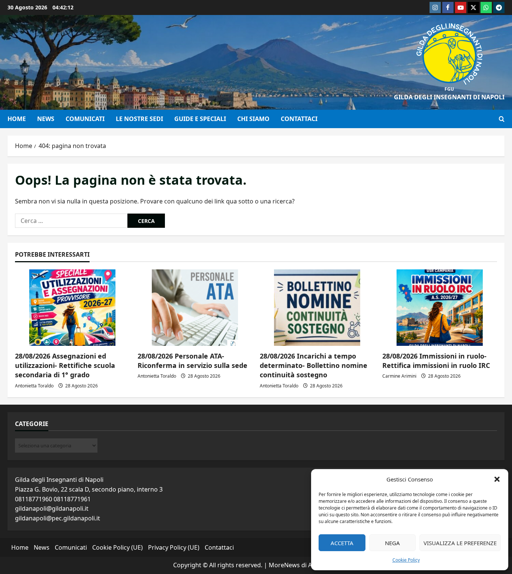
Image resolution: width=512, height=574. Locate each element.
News (45, 119)
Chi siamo (253, 119)
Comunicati (85, 119)
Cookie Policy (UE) (117, 547)
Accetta (342, 543)
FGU (449, 89)
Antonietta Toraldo (34, 386)
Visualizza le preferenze (460, 543)
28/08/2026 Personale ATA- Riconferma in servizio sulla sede (192, 360)
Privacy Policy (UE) (173, 547)
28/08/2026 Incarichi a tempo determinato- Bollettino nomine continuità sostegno (313, 365)
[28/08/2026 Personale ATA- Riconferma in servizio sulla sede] (195, 307)
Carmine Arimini (399, 376)
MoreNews (284, 565)
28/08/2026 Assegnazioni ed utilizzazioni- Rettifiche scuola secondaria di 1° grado (65, 365)
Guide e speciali (200, 119)
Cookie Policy (406, 560)
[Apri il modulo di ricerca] (502, 119)
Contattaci (299, 119)
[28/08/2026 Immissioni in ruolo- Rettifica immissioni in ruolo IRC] (439, 307)
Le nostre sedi (139, 119)
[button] (497, 479)
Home (16, 119)
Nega (392, 543)
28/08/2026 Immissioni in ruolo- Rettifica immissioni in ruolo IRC (436, 360)
